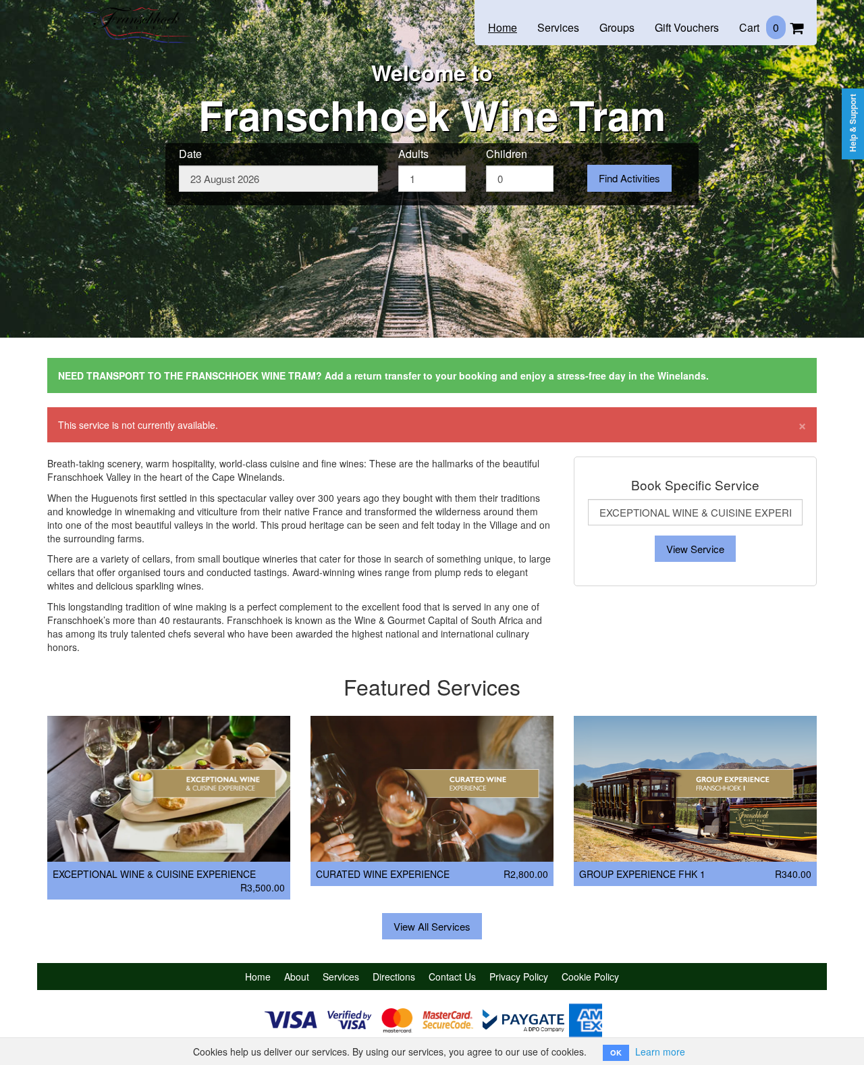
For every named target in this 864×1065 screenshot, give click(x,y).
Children (506, 154)
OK (616, 1052)
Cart (759, 27)
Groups (616, 27)
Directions (394, 976)
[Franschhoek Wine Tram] (138, 15)
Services (558, 27)
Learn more (660, 1051)
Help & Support (853, 123)
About (296, 976)
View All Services (432, 926)
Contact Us (452, 976)
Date (190, 154)
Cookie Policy (590, 976)
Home (502, 27)
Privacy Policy (518, 976)
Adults (413, 154)
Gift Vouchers (687, 27)
